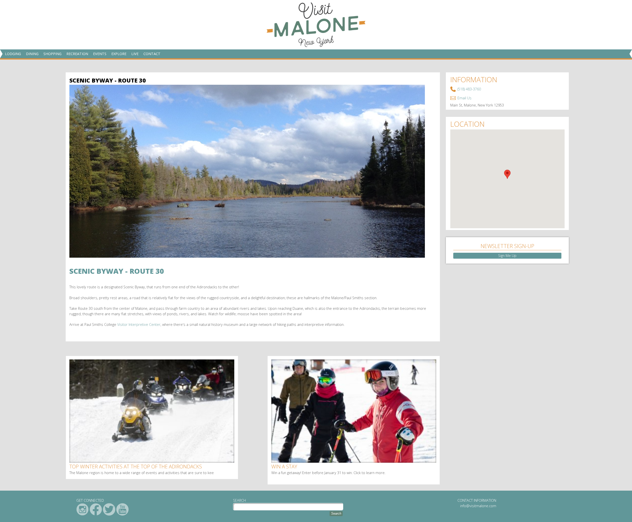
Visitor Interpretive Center (138, 324)
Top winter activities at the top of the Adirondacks (135, 466)
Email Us (464, 98)
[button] (507, 174)
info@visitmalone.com (478, 505)
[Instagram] (82, 509)
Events (99, 53)
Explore (118, 53)
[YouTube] (122, 509)
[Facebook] (96, 509)
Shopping (52, 53)
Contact (151, 53)
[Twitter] (109, 509)
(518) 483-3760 (469, 89)
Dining (32, 53)
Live (134, 53)
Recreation (77, 53)
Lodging (13, 53)
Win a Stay (284, 466)
